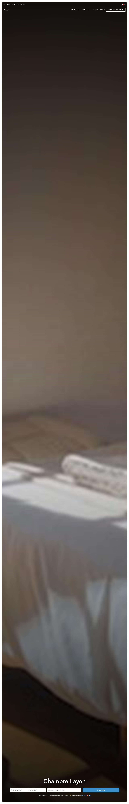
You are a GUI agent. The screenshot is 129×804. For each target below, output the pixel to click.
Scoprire (74, 9)
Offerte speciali (98, 9)
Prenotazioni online (116, 9)
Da (13, 790)
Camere (85, 9)
